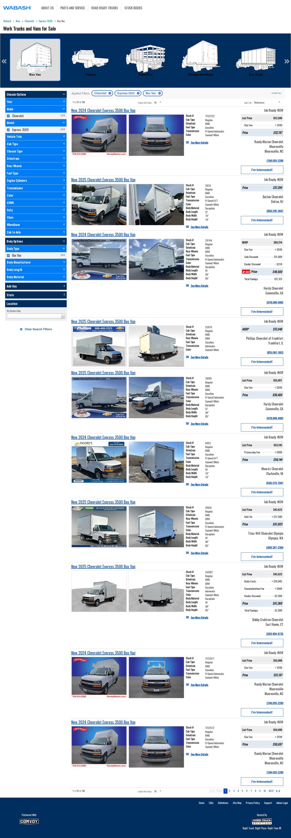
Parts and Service (72, 8)
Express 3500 (126, 93)
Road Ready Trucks (104, 8)
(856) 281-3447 (275, 211)
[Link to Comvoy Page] (29, 821)
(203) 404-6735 (274, 634)
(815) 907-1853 (275, 352)
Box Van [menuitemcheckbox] (16, 255)
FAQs (211, 803)
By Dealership (14, 311)
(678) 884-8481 (275, 302)
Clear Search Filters (38, 329)
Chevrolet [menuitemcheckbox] (17, 115)
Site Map (237, 803)
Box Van (151, 93)
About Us (47, 8)
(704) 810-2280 (275, 160)
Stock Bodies (133, 8)
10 (265, 790)
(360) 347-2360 (274, 547)
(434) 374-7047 (274, 483)
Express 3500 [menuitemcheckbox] (20, 129)
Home (201, 803)
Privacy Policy (253, 803)
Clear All (276, 93)
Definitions (223, 803)
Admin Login (282, 803)
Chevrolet (100, 93)
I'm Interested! (262, 169)
